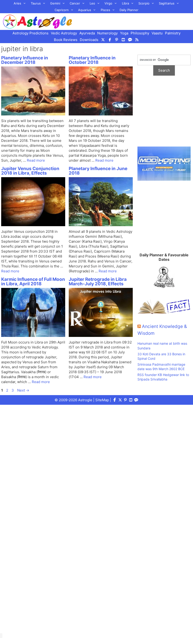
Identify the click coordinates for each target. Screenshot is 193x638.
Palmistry (173, 33)
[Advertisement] (164, 113)
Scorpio (143, 3)
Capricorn (62, 10)
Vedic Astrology (64, 33)
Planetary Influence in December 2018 (24, 60)
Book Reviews (65, 39)
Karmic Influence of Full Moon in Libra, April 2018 (33, 281)
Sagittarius (166, 3)
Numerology (107, 33)
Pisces (105, 10)
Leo (92, 3)
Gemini (55, 3)
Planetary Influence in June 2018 (98, 171)
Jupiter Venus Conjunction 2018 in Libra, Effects (30, 171)
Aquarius (84, 10)
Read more (36, 160)
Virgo (108, 3)
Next (23, 390)
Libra (125, 3)
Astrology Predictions (30, 33)
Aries (17, 3)
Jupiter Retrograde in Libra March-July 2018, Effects (98, 281)
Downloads (89, 39)
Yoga (124, 33)
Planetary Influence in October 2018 (92, 60)
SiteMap (102, 400)
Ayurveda (87, 33)
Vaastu (157, 33)
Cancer (75, 3)
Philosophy (140, 33)
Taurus (36, 3)
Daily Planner (129, 10)
